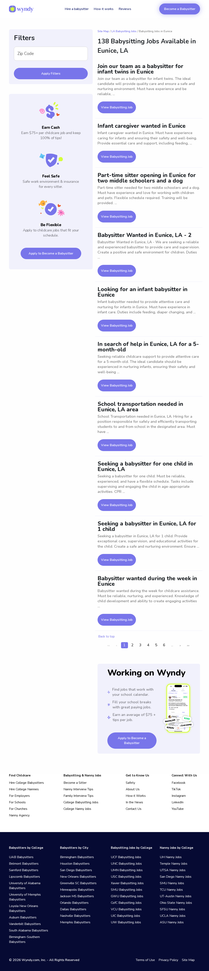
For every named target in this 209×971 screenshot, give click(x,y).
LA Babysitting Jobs (124, 31)
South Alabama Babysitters (28, 930)
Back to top (106, 636)
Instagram (179, 796)
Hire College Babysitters (26, 783)
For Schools (17, 802)
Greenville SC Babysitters (78, 883)
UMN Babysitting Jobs (127, 870)
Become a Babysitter (179, 9)
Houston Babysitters (75, 863)
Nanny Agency (19, 815)
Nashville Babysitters (75, 916)
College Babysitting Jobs (80, 802)
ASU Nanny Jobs (172, 922)
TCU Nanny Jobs (171, 889)
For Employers (19, 796)
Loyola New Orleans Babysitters (23, 908)
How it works (103, 9)
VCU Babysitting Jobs (126, 909)
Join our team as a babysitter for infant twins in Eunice (140, 69)
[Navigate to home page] (21, 9)
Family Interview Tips (78, 796)
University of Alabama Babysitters (24, 885)
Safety (130, 783)
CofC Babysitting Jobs (126, 903)
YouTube (178, 809)
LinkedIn (177, 802)
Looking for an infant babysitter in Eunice (142, 292)
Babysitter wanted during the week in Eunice (147, 581)
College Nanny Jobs (77, 809)
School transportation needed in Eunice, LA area (140, 406)
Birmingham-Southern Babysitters (24, 939)
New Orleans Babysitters (78, 876)
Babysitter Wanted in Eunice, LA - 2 (144, 235)
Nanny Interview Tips (78, 789)
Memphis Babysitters (75, 922)
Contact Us (133, 809)
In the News (134, 802)
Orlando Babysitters (74, 903)
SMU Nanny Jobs (172, 883)
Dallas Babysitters (73, 909)
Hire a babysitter (77, 9)
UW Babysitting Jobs (126, 922)
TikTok (176, 789)
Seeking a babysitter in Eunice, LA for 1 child (147, 526)
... (172, 645)
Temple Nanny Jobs (173, 863)
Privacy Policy (168, 960)
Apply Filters (50, 73)
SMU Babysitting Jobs (126, 889)
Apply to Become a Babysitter (51, 253)
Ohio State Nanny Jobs (176, 903)
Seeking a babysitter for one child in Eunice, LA (145, 466)
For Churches (18, 809)
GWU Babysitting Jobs (127, 896)
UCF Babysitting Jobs (126, 857)
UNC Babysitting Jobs (126, 863)
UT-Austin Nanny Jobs (175, 896)
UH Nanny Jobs (171, 857)
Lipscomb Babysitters (24, 876)
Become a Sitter (75, 783)
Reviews (125, 9)
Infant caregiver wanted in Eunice (142, 126)
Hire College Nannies (24, 789)
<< (108, 645)
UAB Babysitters (21, 857)
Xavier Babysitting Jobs (127, 883)
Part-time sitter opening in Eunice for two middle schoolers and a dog (147, 178)
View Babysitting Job (116, 107)
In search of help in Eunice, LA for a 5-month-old (148, 346)
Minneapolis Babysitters (77, 889)
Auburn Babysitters (23, 917)
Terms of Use (145, 960)
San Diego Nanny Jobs (175, 876)
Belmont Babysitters (24, 863)
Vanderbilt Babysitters (25, 924)
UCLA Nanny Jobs (173, 916)
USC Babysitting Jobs (126, 876)
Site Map (103, 31)
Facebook (179, 783)
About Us (133, 789)
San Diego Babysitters (76, 870)
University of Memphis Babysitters (25, 897)
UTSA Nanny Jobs (173, 870)
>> (188, 645)
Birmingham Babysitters (77, 857)
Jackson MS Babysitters (77, 896)
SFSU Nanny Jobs (172, 909)
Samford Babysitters (23, 870)
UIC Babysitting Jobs (125, 916)
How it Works (136, 796)
